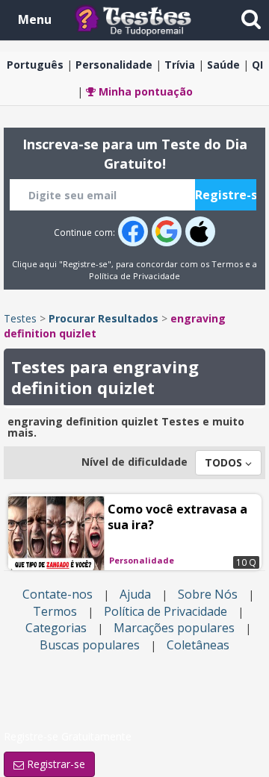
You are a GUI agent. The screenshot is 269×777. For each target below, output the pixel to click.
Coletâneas (198, 645)
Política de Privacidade (134, 275)
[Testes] (144, 19)
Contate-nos (57, 594)
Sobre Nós (208, 594)
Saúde (223, 64)
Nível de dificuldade (134, 462)
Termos (227, 263)
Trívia (179, 64)
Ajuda (135, 594)
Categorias (56, 628)
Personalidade (113, 64)
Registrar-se (54, 764)
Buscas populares (90, 645)
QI (257, 64)
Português (35, 64)
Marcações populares (174, 628)
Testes (20, 318)
